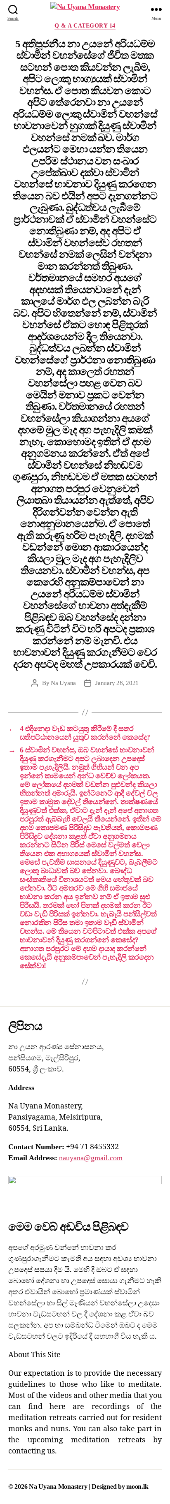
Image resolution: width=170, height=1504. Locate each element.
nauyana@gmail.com (91, 1158)
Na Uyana (63, 683)
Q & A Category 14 (85, 26)
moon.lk (137, 1486)
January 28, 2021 (117, 683)
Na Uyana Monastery (59, 1486)
